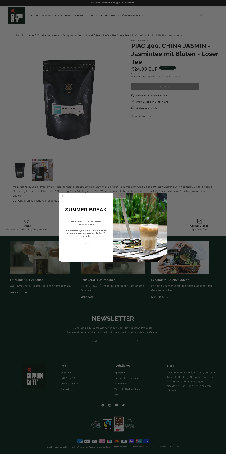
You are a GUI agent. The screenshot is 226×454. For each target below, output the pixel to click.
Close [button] (86, 243)
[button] (62, 196)
